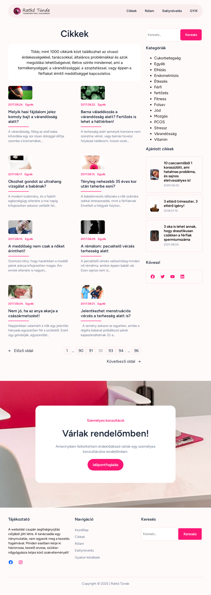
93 (111, 350)
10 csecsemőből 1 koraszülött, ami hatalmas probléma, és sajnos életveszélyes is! (180, 171)
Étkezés (161, 81)
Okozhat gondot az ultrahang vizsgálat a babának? (34, 184)
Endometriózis (166, 75)
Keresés (191, 35)
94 (121, 350)
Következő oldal (124, 361)
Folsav (159, 104)
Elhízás (160, 69)
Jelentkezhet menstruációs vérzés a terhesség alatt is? (106, 313)
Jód (157, 110)
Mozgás (161, 116)
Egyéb (29, 104)
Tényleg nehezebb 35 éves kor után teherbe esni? (109, 184)
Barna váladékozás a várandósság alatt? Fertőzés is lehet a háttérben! (108, 116)
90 (81, 350)
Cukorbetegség (167, 58)
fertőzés (161, 92)
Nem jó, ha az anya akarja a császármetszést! (33, 313)
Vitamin (160, 139)
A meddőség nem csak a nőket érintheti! (36, 248)
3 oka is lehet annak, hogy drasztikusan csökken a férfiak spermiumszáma (180, 233)
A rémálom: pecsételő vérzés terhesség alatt (107, 248)
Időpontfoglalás (105, 464)
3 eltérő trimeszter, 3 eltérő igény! (181, 203)
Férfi (158, 87)
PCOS (159, 122)
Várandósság (165, 133)
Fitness (160, 98)
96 (136, 350)
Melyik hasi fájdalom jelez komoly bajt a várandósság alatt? (32, 116)
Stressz (160, 128)
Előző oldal (20, 350)
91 (91, 350)
